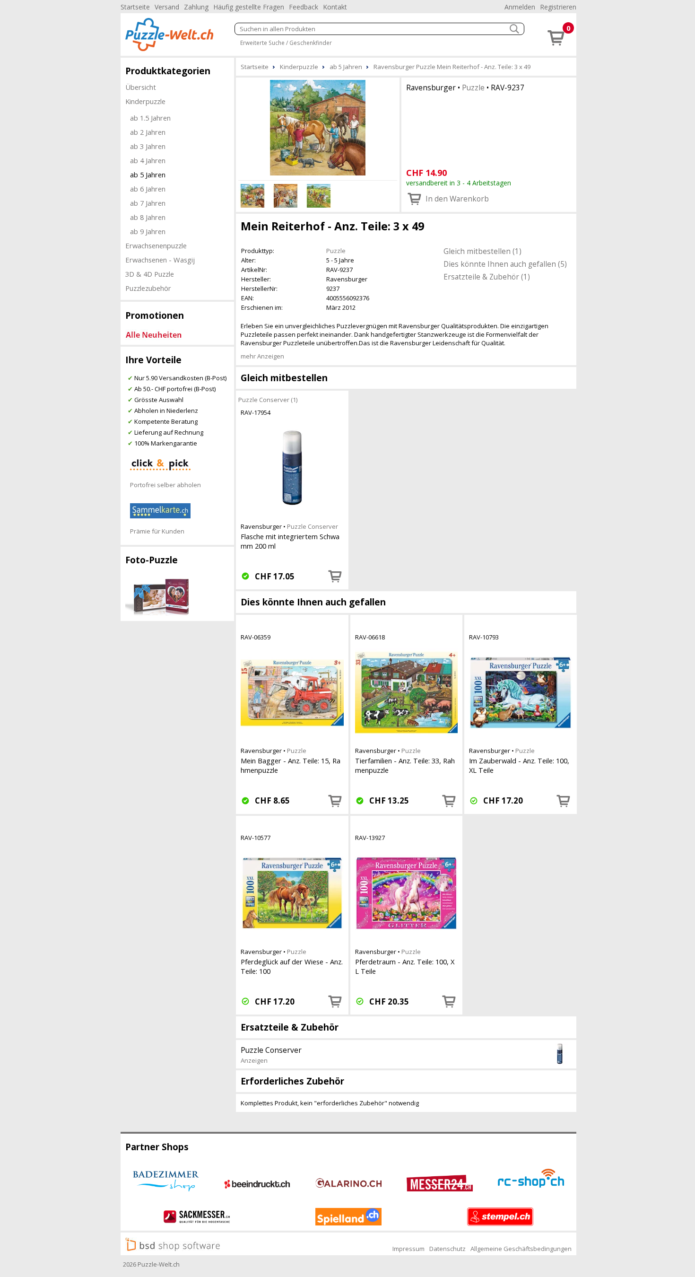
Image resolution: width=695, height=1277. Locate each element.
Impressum (408, 1248)
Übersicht (140, 87)
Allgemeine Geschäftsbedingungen (521, 1248)
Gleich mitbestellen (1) (482, 251)
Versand (167, 6)
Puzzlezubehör (148, 288)
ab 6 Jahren (147, 188)
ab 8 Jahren (147, 217)
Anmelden (519, 6)
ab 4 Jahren (147, 160)
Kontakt (335, 6)
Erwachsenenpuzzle (156, 245)
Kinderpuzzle (145, 101)
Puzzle (473, 87)
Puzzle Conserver (312, 526)
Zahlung (196, 6)
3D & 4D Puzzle (149, 274)
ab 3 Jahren (147, 146)
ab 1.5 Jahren (150, 117)
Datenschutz (447, 1248)
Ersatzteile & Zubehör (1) (486, 276)
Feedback (303, 6)
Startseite (135, 6)
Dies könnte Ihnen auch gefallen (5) (505, 264)
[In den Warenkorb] (335, 576)
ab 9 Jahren (147, 231)
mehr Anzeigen (262, 356)
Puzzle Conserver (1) (267, 399)
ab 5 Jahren (147, 174)
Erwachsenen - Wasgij (160, 259)
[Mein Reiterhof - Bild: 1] (317, 127)
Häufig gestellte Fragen (248, 6)
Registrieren (558, 6)
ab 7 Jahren (147, 203)
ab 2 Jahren (147, 132)
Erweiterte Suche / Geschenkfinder (286, 42)
